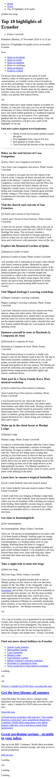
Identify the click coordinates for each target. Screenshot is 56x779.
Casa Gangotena (15, 652)
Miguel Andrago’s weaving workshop (25, 660)
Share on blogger (15, 68)
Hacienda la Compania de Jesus (22, 663)
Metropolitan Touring (17, 649)
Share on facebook (16, 57)
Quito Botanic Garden (17, 658)
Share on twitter (14, 60)
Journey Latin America (18, 647)
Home (10, 3)
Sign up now (7, 755)
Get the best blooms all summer (25, 692)
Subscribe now (8, 712)
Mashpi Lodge (14, 655)
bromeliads (6, 590)
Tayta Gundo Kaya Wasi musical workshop (27, 666)
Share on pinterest (15, 62)
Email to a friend (15, 70)
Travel (10, 6)
